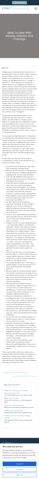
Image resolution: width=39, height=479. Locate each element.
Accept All (19, 464)
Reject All (19, 475)
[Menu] (36, 8)
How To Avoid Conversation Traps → (24, 376)
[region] (19, 461)
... (32, 395)
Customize (19, 469)
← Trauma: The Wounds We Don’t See (15, 372)
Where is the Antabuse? (14, 405)
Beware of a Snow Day (13, 410)
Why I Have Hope (11, 398)
